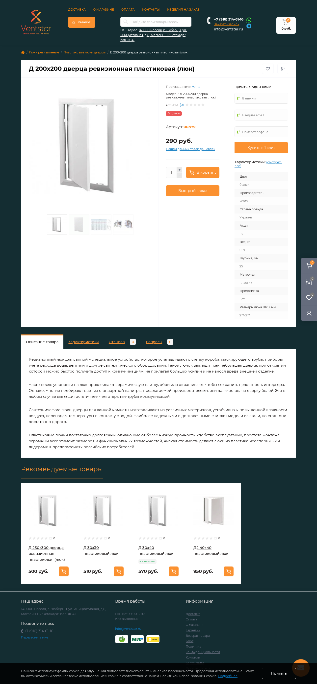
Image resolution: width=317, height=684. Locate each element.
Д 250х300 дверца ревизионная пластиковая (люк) (46, 553)
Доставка (77, 9)
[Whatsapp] (249, 20)
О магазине (103, 9)
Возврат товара (198, 635)
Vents (196, 87)
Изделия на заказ (183, 9)
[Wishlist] (68, 500)
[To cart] (64, 571)
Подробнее (228, 676)
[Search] (125, 22)
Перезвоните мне (34, 637)
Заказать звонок (226, 24)
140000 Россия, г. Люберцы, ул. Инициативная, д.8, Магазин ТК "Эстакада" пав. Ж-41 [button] (153, 35)
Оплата (128, 9)
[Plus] (179, 169)
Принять (279, 673)
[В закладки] (268, 69)
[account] (309, 313)
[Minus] (179, 175)
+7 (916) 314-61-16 (228, 19)
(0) (182, 105)
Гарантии (193, 630)
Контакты (151, 9)
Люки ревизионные (44, 52)
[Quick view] (68, 491)
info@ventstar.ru (228, 29)
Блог (189, 641)
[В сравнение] (282, 69)
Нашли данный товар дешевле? (190, 149)
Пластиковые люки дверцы (84, 52)
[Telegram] (249, 26)
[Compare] (68, 509)
